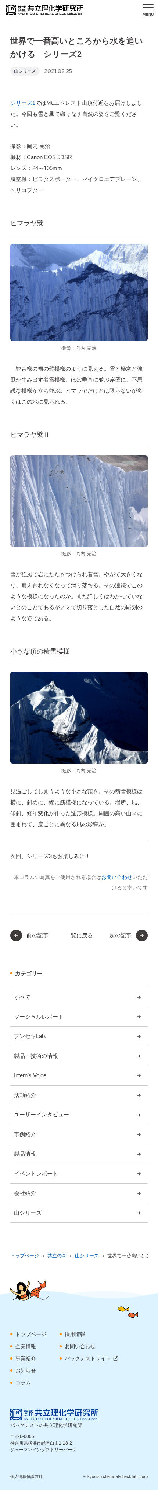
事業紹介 (25, 1358)
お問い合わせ (116, 877)
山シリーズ (25, 71)
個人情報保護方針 (26, 1476)
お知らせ (25, 1370)
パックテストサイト (88, 1358)
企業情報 (25, 1346)
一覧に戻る (79, 935)
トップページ (30, 1334)
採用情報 (75, 1334)
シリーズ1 (22, 103)
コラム (23, 1383)
